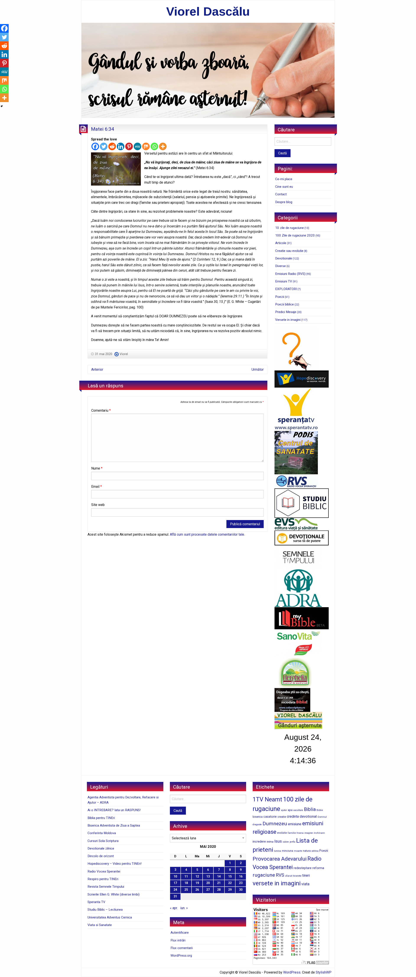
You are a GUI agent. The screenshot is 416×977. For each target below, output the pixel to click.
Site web (98, 505)
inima (270, 841)
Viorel (124, 354)
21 (219, 883)
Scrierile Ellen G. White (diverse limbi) (114, 894)
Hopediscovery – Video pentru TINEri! (114, 864)
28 (219, 890)
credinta (293, 816)
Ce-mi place (283, 179)
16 (240, 876)
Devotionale (283, 258)
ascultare (298, 810)
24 (175, 890)
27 (208, 890)
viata (305, 884)
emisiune (294, 824)
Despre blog (283, 202)
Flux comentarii (182, 948)
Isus (278, 841)
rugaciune (264, 875)
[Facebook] (95, 146)
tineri (306, 875)
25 (186, 890)
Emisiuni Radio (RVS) (290, 274)
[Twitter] (103, 146)
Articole (280, 243)
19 (197, 883)
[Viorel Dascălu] (208, 70)
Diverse (280, 266)
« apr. (174, 908)
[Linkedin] (120, 146)
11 (186, 876)
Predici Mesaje (285, 312)
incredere (259, 841)
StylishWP (324, 972)
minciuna (287, 850)
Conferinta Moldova (102, 833)
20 (208, 883)
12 (197, 876)
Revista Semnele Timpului (106, 887)
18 (186, 883)
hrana (300, 832)
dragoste (257, 824)
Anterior (97, 369)
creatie (282, 816)
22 (230, 883)
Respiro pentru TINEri (103, 879)
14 (219, 876)
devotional (308, 816)
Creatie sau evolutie (289, 251)
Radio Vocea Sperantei (104, 871)
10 (175, 876)
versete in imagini (277, 883)
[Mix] (146, 146)
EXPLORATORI (286, 289)
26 (197, 890)
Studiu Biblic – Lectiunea (105, 910)
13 (208, 876)
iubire (286, 841)
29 (230, 890)
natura (307, 850)
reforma (318, 868)
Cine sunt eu (284, 187)
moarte (298, 850)
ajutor (284, 810)
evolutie (282, 832)
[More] (163, 146)
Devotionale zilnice (101, 848)
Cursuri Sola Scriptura (103, 841)
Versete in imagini (288, 320)
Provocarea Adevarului (280, 859)
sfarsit (288, 875)
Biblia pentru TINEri (101, 818)
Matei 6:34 (102, 129)
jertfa (292, 841)
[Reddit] (112, 146)
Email (96, 486)
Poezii (279, 297)
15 (230, 876)
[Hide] (1, 106)
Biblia (310, 809)
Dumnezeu (275, 824)
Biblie (320, 810)
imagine (308, 833)
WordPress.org (181, 955)
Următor (258, 369)
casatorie (270, 816)
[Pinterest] (129, 146)
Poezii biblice (284, 304)
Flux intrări (178, 940)
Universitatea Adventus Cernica (110, 917)
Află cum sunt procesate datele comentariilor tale (207, 534)
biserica (258, 816)
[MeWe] (137, 146)
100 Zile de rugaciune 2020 (295, 235)
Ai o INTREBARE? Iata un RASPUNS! (114, 810)
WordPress (292, 972)
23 (240, 883)
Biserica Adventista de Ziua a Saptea (114, 825)
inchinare (319, 832)
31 (175, 896)
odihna (315, 851)
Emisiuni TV (283, 281)
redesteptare (303, 868)
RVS (280, 875)
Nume (96, 468)
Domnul (322, 816)
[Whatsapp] (154, 146)
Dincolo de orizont (101, 856)
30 (240, 890)
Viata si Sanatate (100, 925)
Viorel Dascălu (208, 11)
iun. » (184, 908)
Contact (281, 194)
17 (175, 883)
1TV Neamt (267, 799)
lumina (277, 851)
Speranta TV (96, 902)
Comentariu (101, 410)
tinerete (297, 875)
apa (290, 810)
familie (292, 832)
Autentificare (180, 933)
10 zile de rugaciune (289, 228)
